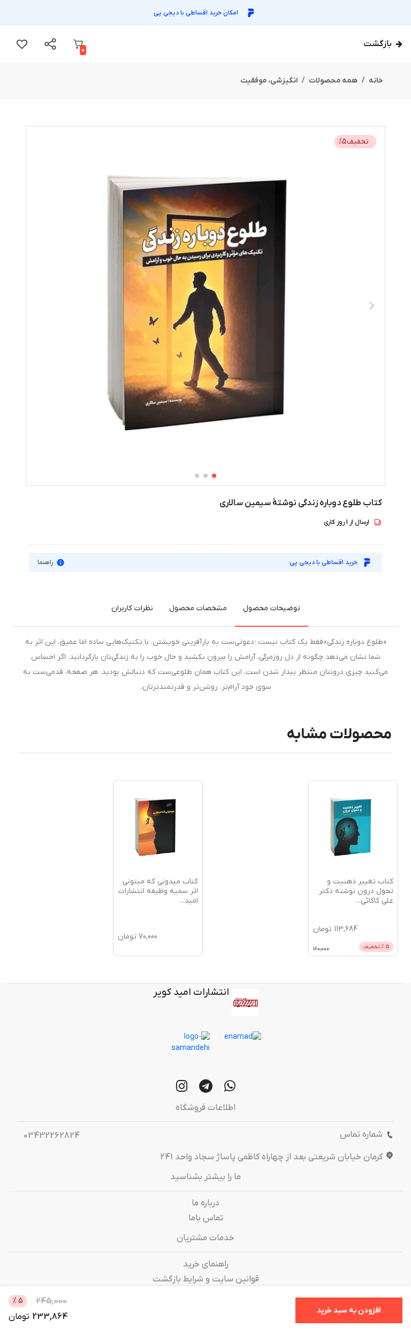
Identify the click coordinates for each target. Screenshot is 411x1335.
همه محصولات (333, 81)
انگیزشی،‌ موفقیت (269, 81)
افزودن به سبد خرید (349, 1311)
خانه (376, 81)
